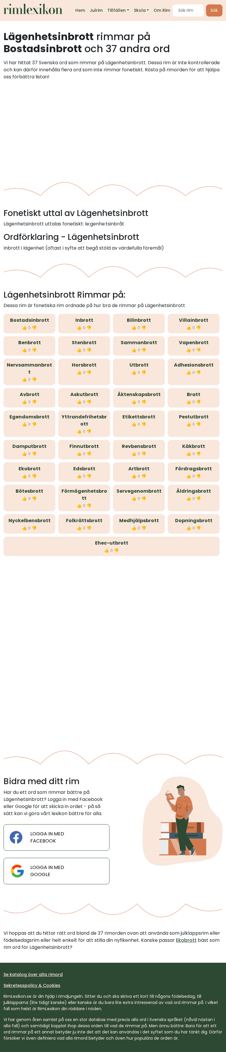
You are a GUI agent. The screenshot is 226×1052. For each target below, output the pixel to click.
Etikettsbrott (138, 416)
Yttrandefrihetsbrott (84, 420)
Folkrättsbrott (84, 520)
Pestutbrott (194, 416)
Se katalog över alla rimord (33, 974)
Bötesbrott (29, 491)
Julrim (96, 10)
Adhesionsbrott (194, 365)
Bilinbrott (139, 320)
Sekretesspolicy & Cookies (32, 985)
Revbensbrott (139, 446)
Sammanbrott (139, 342)
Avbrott (29, 394)
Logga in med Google (47, 871)
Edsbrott (84, 468)
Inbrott (84, 320)
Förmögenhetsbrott (84, 495)
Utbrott (139, 365)
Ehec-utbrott (111, 543)
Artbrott (138, 468)
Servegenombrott (139, 491)
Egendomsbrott (29, 416)
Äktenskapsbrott (139, 394)
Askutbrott (84, 394)
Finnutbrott (84, 446)
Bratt (193, 394)
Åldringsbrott (193, 491)
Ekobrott (30, 468)
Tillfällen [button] (116, 10)
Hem (80, 10)
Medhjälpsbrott (139, 520)
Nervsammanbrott (29, 368)
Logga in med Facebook (47, 837)
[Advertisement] (113, 129)
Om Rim (162, 10)
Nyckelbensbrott (30, 520)
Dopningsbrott (193, 520)
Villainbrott (193, 320)
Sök (214, 10)
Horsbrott (84, 365)
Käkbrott (193, 446)
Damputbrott (29, 446)
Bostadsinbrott (29, 320)
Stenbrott (84, 342)
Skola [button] (140, 10)
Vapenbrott (194, 342)
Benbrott (29, 342)
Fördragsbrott (193, 468)
